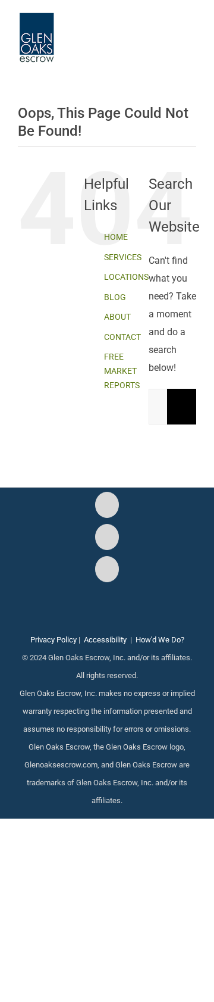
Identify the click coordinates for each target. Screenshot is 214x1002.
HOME (116, 237)
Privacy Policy (53, 639)
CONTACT (122, 337)
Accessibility (105, 639)
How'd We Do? (160, 639)
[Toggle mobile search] (170, 30)
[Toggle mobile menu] (191, 30)
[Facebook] (107, 505)
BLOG (115, 297)
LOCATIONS (126, 277)
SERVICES (122, 257)
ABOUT (117, 316)
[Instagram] (107, 537)
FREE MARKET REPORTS (122, 371)
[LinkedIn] (107, 569)
